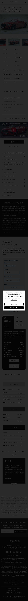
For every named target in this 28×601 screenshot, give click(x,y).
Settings (14, 304)
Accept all (14, 307)
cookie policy (14, 299)
